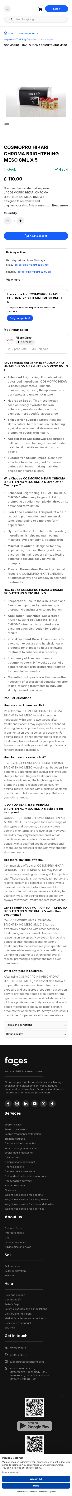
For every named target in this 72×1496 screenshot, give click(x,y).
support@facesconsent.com (27, 1361)
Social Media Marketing (19, 1152)
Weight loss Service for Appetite (24, 1194)
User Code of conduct (18, 1322)
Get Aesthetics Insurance (20, 1171)
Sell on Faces (12, 1266)
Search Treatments (16, 1129)
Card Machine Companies (20, 1143)
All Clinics (10, 1189)
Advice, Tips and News (18, 1246)
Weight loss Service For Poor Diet (24, 1208)
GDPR (8, 1237)
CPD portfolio (13, 1157)
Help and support (15, 1294)
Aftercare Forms (14, 1232)
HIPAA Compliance (15, 1242)
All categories (27, 33)
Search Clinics (13, 1124)
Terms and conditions (19, 1024)
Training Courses (15, 1138)
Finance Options (14, 1166)
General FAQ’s (13, 1299)
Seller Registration (15, 1270)
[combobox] (40, 19)
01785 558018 (18, 1348)
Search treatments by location (23, 1133)
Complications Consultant (20, 1161)
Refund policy (14, 1033)
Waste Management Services (22, 1148)
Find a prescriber (15, 1185)
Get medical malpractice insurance (26, 1176)
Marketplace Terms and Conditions (25, 1318)
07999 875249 (18, 1354)
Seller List (10, 1275)
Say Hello (10, 1327)
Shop (11, 33)
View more (13, 279)
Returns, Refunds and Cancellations (26, 1308)
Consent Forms (13, 1228)
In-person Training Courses (20, 39)
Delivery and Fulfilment (18, 1313)
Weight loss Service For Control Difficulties (30, 1204)
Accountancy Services (18, 1180)
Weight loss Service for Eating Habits (27, 1199)
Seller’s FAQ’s (12, 1304)
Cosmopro (47, 39)
